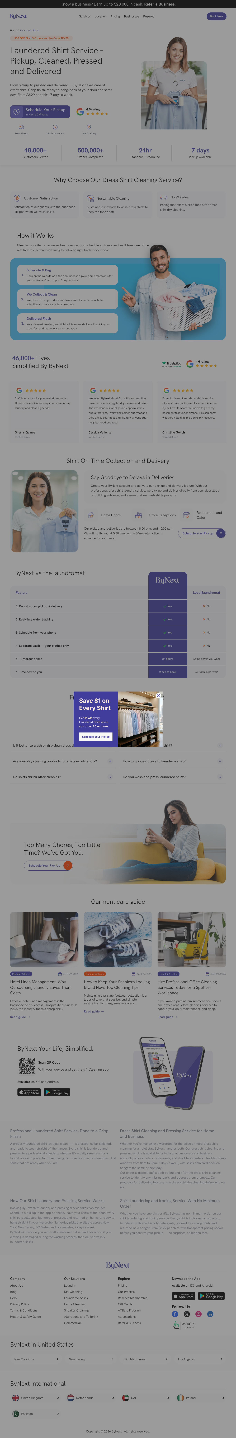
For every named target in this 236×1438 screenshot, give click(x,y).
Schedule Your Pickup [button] (96, 736)
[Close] (158, 696)
